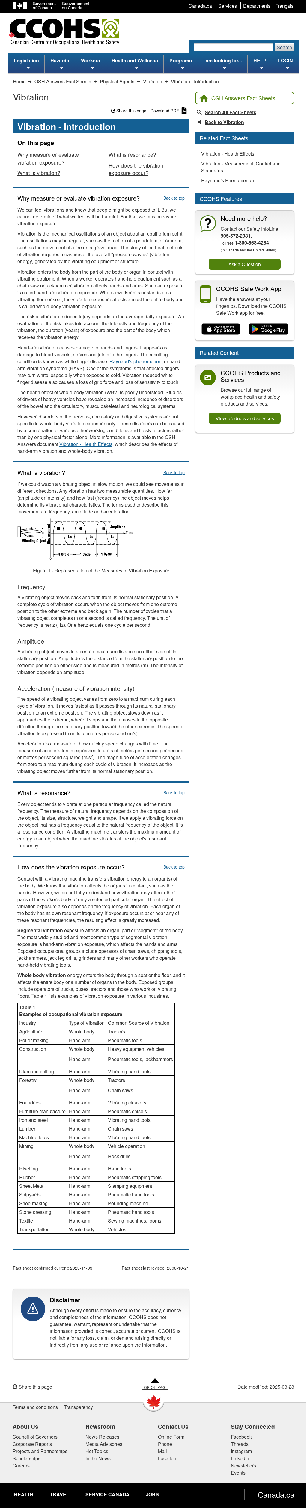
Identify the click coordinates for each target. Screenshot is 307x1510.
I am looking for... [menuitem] (222, 60)
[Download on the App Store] (221, 329)
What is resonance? (132, 154)
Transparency (78, 1407)
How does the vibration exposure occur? (136, 169)
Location (167, 1458)
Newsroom (100, 1426)
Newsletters (243, 1465)
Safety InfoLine (262, 228)
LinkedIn (240, 1458)
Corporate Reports (32, 1443)
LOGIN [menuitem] (285, 60)
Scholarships (26, 1458)
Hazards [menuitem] (59, 60)
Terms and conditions (35, 1407)
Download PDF (165, 111)
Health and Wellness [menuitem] (135, 60)
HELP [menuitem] (260, 60)
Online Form (171, 1436)
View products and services (245, 418)
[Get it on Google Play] (268, 329)
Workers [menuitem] (90, 60)
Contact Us (173, 1426)
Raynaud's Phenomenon (227, 180)
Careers (21, 1465)
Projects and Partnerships (40, 1451)
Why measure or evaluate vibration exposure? (48, 158)
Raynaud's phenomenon (135, 361)
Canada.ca (276, 1494)
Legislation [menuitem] (26, 60)
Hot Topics (96, 1451)
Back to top (174, 198)
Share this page (131, 111)
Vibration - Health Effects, (86, 444)
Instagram (241, 1451)
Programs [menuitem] (180, 60)
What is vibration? (38, 173)
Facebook (241, 1436)
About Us (25, 1426)
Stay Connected (253, 1426)
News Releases (102, 1436)
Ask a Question (244, 264)
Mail (162, 1451)
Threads (240, 1443)
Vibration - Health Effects (227, 153)
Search (284, 47)
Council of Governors (35, 1436)
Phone (165, 1443)
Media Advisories (103, 1443)
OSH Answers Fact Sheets (243, 98)
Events (238, 1472)
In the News (98, 1458)
